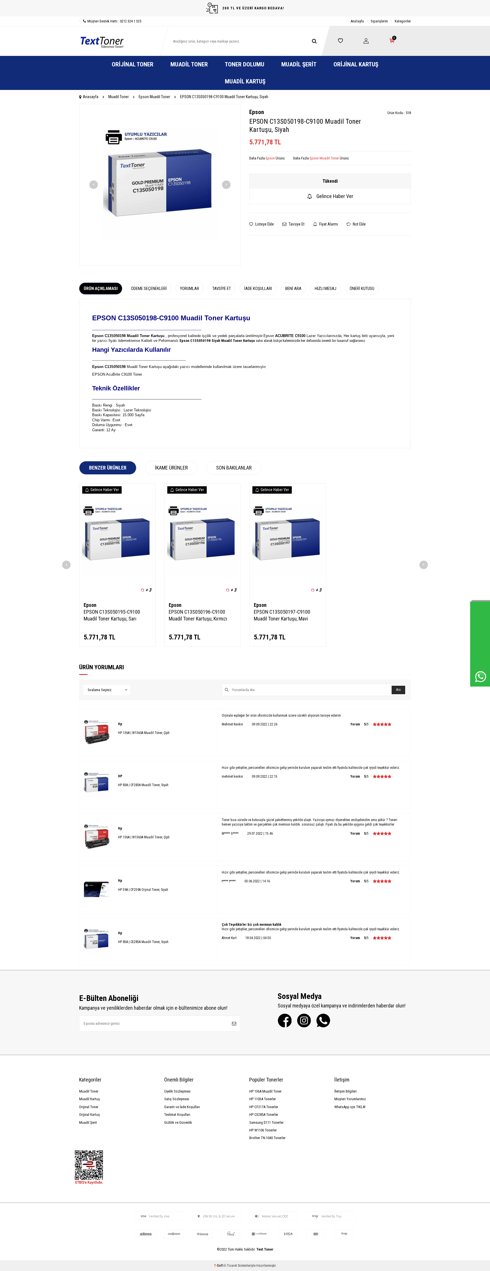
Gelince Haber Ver (334, 196)
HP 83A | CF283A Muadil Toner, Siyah (143, 785)
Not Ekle (359, 224)
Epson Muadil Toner (154, 96)
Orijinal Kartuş (355, 64)
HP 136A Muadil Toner (265, 1091)
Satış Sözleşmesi (176, 1099)
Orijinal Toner (132, 64)
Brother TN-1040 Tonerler (267, 1138)
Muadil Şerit (298, 64)
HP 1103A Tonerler (262, 1099)
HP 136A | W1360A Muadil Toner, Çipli (144, 733)
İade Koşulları (258, 288)
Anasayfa (90, 96)
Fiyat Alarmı (328, 224)
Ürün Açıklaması (101, 288)
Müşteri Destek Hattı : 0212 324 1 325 (114, 21)
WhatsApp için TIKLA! (350, 1107)
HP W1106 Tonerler (263, 1130)
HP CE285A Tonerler (263, 1114)
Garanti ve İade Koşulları (182, 1107)
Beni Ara (293, 288)
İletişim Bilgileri (345, 1091)
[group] (159, 184)
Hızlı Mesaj (325, 288)
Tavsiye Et (296, 224)
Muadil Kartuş (245, 81)
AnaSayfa (357, 21)
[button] (93, 184)
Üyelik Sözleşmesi (177, 1091)
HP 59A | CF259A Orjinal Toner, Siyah (143, 890)
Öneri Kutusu (362, 288)
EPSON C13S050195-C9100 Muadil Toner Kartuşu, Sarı (112, 615)
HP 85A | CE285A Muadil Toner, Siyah (143, 942)
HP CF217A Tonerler (263, 1107)
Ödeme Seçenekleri (149, 288)
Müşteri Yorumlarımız (350, 1099)
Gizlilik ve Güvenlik (178, 1122)
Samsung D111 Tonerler (266, 1122)
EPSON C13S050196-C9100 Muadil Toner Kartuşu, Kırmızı (198, 615)
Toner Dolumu (244, 64)
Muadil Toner (189, 64)
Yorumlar (189, 288)
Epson (256, 112)
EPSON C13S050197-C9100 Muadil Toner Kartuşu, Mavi (282, 615)
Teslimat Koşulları (177, 1114)
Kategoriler (403, 21)
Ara (398, 690)
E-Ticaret (230, 1266)
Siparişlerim (379, 21)
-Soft (219, 1266)
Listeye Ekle (264, 224)
